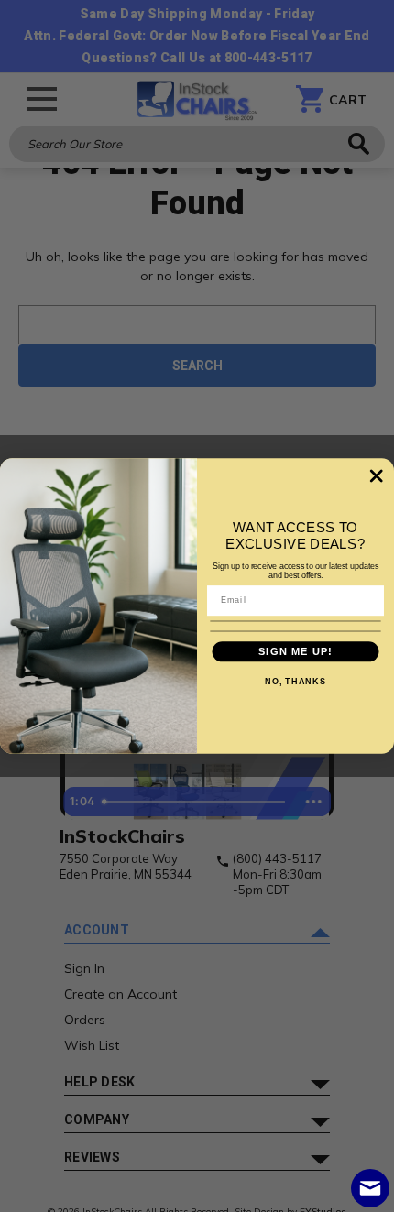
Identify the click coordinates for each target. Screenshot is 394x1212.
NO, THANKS (295, 682)
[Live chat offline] (370, 1188)
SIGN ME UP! (295, 651)
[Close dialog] (376, 476)
